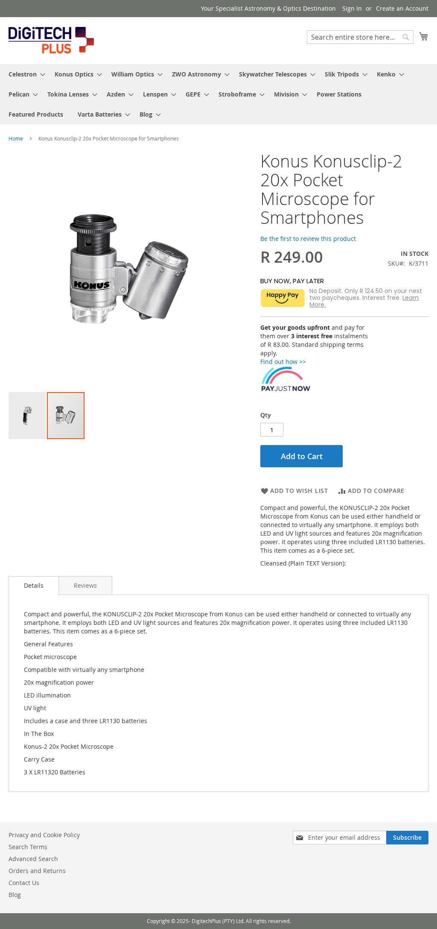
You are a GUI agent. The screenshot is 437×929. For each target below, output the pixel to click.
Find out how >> (283, 362)
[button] (28, 415)
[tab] (34, 585)
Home (16, 138)
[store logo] (51, 40)
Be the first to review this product (308, 238)
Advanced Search (33, 859)
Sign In (352, 8)
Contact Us (24, 883)
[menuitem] (24, 74)
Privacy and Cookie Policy (44, 835)
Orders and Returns (37, 871)
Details (34, 585)
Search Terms (28, 847)
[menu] (218, 94)
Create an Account (402, 8)
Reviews (85, 585)
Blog (15, 895)
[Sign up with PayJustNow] (286, 389)
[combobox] (360, 37)
